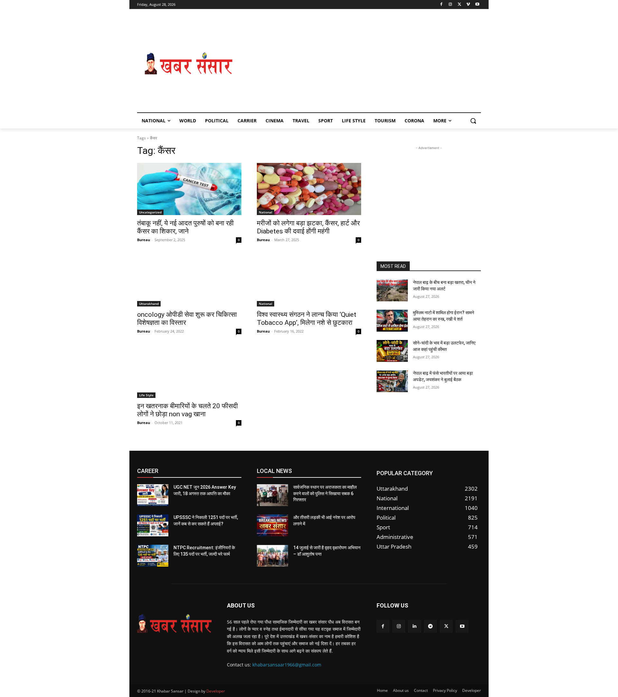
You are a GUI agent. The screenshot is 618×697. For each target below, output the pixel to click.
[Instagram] (450, 4)
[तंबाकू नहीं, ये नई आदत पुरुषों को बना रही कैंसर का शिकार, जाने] (189, 189)
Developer (215, 691)
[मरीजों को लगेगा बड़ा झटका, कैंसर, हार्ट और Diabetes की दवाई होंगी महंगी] (309, 189)
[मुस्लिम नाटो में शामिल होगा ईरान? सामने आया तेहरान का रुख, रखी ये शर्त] (392, 321)
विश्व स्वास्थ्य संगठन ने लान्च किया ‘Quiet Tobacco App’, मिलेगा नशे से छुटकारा (306, 318)
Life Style (146, 395)
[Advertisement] (360, 64)
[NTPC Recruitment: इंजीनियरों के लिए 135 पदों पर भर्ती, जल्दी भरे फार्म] (152, 556)
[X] (459, 4)
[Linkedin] (414, 626)
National (265, 212)
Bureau (143, 239)
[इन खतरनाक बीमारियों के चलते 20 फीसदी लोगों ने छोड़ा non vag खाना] (189, 372)
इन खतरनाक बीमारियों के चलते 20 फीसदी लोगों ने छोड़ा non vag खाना (187, 410)
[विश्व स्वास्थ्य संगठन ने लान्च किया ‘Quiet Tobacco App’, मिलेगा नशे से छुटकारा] (309, 280)
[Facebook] (441, 4)
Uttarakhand (149, 303)
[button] (473, 120)
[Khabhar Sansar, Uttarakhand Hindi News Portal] (188, 63)
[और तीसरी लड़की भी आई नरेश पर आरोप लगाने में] (272, 525)
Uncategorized (150, 212)
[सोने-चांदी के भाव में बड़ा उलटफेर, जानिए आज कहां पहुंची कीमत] (392, 351)
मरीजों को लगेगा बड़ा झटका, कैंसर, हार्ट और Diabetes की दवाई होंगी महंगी (308, 227)
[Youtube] (477, 4)
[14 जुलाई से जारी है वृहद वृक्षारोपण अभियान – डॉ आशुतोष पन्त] (272, 556)
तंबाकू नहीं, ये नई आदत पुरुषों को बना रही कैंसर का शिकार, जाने (185, 227)
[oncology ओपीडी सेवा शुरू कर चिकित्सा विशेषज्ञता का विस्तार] (189, 280)
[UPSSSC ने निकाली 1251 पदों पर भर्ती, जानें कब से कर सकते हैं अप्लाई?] (152, 525)
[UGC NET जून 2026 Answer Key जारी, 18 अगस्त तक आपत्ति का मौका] (152, 495)
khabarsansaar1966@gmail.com (286, 665)
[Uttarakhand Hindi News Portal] (174, 623)
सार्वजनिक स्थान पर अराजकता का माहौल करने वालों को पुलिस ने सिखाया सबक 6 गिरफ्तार (325, 493)
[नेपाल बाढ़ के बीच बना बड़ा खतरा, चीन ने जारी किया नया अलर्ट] (392, 290)
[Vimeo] (468, 4)
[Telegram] (430, 626)
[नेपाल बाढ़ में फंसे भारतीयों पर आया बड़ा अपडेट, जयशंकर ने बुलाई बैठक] (392, 381)
